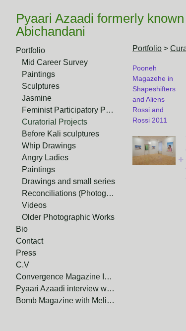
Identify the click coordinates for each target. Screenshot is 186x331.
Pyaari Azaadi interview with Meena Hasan (65, 288)
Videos (34, 205)
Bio (22, 229)
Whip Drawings (49, 145)
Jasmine (37, 98)
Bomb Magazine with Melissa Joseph (65, 300)
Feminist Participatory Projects (68, 110)
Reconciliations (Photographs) (68, 193)
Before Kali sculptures (60, 134)
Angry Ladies (45, 157)
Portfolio (30, 50)
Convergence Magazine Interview (65, 276)
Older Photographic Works (68, 217)
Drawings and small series (68, 181)
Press (26, 253)
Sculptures (41, 86)
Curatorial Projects (54, 122)
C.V (22, 265)
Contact (29, 241)
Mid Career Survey (55, 62)
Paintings (38, 74)
